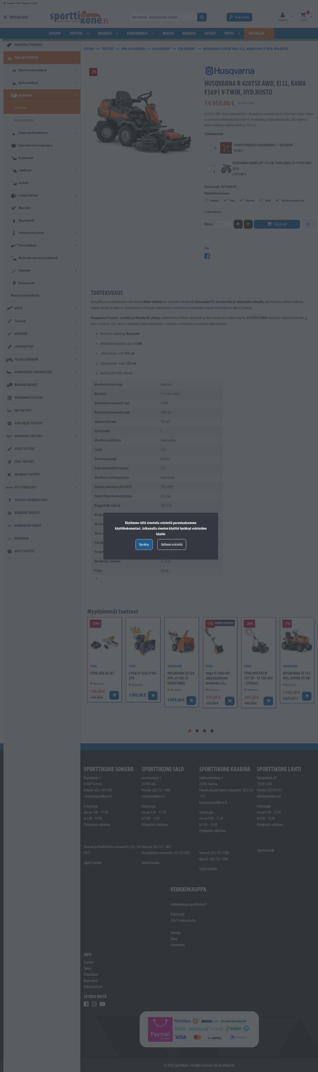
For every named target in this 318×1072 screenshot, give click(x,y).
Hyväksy (144, 544)
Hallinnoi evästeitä (172, 544)
